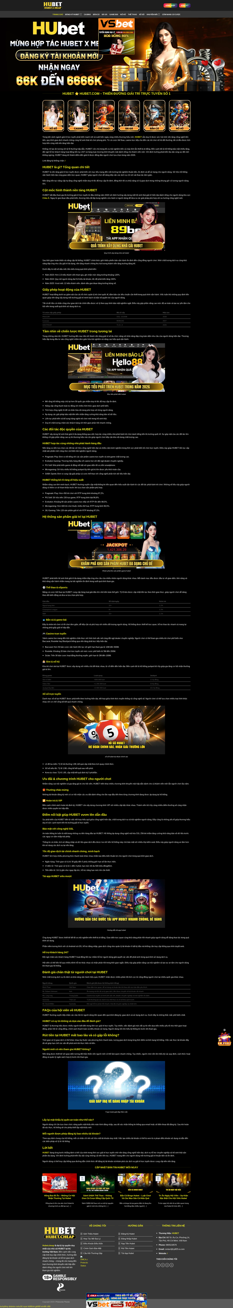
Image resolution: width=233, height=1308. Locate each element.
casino (87, 14)
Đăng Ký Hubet (72, 14)
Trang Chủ (58, 14)
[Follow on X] (163, 1265)
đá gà (104, 14)
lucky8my (4, 1306)
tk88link (31, 1306)
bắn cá (96, 14)
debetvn (12, 1306)
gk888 (38, 1306)
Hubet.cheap (48, 1245)
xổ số (141, 14)
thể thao (132, 14)
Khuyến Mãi (152, 14)
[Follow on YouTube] (167, 1265)
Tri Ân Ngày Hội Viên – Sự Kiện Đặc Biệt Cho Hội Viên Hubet (173, 1196)
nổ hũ (123, 14)
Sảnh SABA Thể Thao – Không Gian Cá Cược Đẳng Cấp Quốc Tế (97, 1196)
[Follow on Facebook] (158, 1265)
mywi (25, 1306)
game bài (113, 14)
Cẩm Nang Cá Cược (171, 14)
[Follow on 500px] (172, 1265)
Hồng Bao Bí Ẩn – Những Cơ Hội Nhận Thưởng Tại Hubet (59, 1196)
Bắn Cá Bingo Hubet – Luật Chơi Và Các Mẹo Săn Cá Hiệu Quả (135, 1196)
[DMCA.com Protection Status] (84, 1261)
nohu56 (19, 1306)
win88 (43, 1306)
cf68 (48, 1306)
